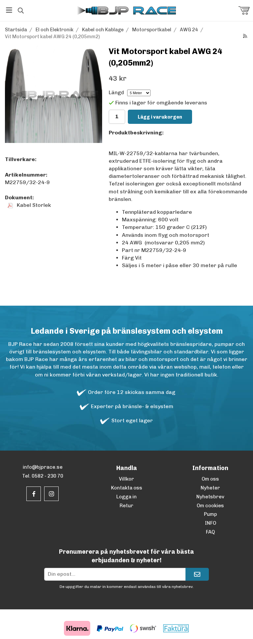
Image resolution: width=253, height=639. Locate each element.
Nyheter (210, 488)
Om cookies (210, 506)
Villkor (126, 479)
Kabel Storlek (33, 205)
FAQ (210, 532)
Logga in (126, 497)
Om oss (210, 479)
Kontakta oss (126, 488)
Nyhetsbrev (210, 497)
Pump (210, 514)
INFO (210, 523)
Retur (126, 506)
